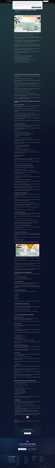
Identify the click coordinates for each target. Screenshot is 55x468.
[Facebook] (13, 461)
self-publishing (37, 36)
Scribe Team (18, 459)
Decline (39, 7)
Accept (34, 7)
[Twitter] (9, 461)
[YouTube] (14, 461)
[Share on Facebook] (40, 425)
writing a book (30, 78)
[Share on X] (37, 425)
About (17, 457)
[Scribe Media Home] (9, 1)
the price (28, 108)
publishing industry (27, 36)
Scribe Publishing (26, 458)
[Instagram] (10, 461)
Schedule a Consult (27, 433)
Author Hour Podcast (42, 458)
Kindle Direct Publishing (34, 194)
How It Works (18, 458)
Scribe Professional (26, 459)
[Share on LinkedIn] (38, 425)
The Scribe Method (42, 457)
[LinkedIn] (12, 461)
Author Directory (33, 458)
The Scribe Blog (41, 459)
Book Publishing (16, 425)
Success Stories (33, 459)
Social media (16, 295)
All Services (25, 457)
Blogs (15, 294)
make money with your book (26, 397)
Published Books (34, 457)
